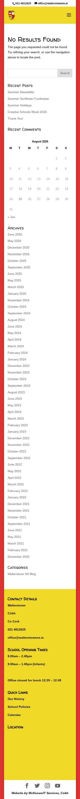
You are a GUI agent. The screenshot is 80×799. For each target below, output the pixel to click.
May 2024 (14, 333)
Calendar (14, 715)
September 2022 (19, 458)
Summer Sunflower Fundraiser (28, 98)
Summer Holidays (20, 105)
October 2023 (17, 379)
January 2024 (17, 359)
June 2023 (15, 398)
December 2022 (18, 438)
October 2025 (17, 260)
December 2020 (18, 556)
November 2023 (18, 372)
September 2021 (19, 523)
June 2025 (15, 273)
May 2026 (14, 241)
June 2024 (15, 326)
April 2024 (14, 339)
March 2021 (16, 543)
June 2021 (15, 530)
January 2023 (17, 431)
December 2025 (18, 247)
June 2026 (15, 234)
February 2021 (18, 550)
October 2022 (17, 451)
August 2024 (16, 320)
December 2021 (18, 504)
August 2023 (16, 392)
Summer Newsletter (21, 92)
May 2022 (14, 471)
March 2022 (16, 484)
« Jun (11, 217)
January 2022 (17, 497)
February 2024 (18, 352)
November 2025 (18, 254)
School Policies (19, 706)
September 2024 (19, 313)
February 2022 (18, 491)
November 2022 (18, 444)
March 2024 (16, 346)
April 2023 (14, 412)
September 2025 (19, 267)
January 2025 (17, 293)
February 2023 (18, 425)
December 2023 (18, 365)
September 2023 (19, 385)
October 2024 (17, 306)
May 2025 (14, 280)
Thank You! (15, 118)
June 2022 (15, 464)
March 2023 (16, 418)
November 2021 (18, 510)
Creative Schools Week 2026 (27, 112)
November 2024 (18, 300)
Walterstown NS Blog (22, 574)
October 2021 (17, 517)
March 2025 (16, 287)
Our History (16, 699)
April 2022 (14, 477)
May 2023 (14, 405)
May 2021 (14, 537)
